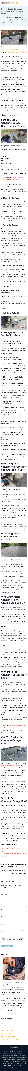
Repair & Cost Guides (12, 52)
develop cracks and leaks (9, 765)
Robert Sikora (6, 47)
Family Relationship (7, 1028)
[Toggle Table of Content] (17, 115)
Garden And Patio (7, 1030)
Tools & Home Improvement (10, 1039)
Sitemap (19, 1047)
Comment (4, 894)
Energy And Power (7, 1025)
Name (3, 909)
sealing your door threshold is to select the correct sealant (12, 179)
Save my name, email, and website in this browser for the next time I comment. (14, 932)
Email (3, 917)
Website (3, 924)
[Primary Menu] (25, 3)
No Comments (23, 52)
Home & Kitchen (6, 1033)
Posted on (9, 49)
